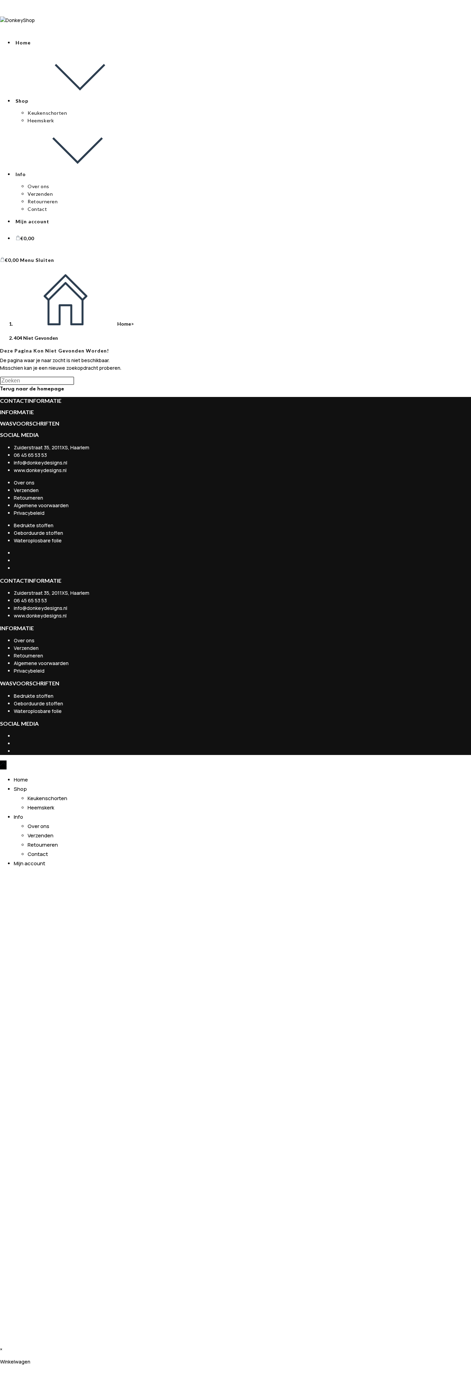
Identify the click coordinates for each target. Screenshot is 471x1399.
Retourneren (43, 844)
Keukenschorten (47, 798)
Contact (38, 854)
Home (21, 779)
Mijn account (29, 863)
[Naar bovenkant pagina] (3, 764)
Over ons (38, 826)
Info (18, 816)
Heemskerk (41, 807)
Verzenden (40, 835)
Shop (20, 789)
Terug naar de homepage (32, 389)
